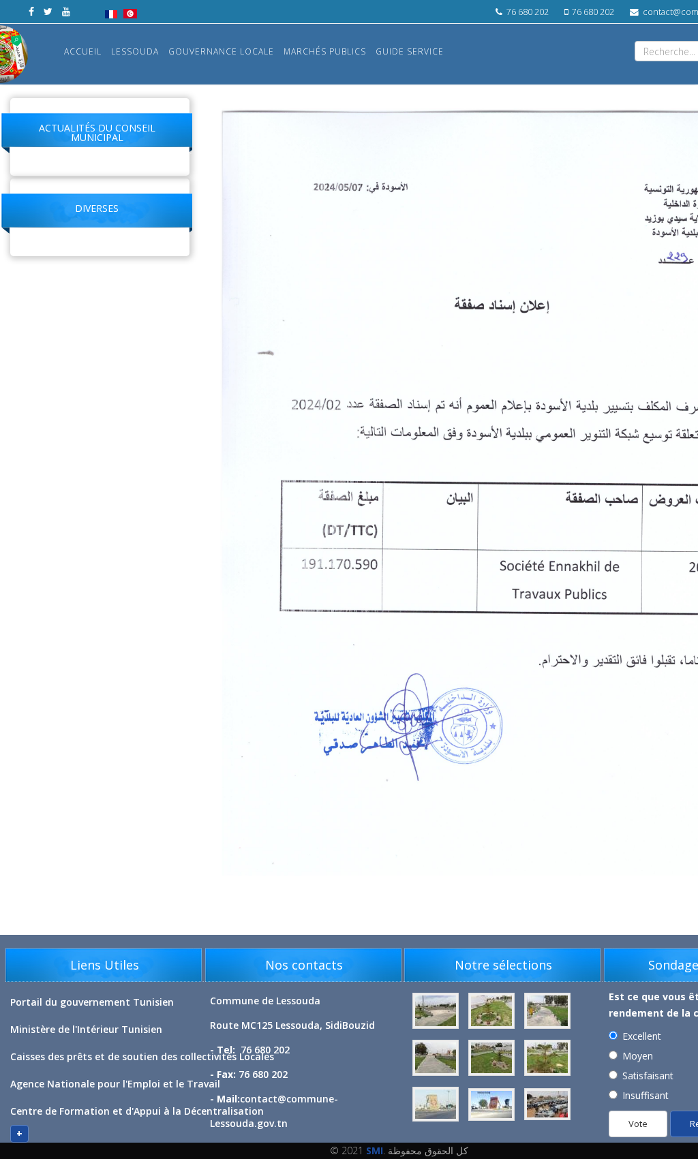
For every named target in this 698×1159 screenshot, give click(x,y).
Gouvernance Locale (221, 51)
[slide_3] (493, 1057)
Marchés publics (325, 51)
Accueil (83, 51)
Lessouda (135, 51)
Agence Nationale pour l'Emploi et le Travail (115, 1083)
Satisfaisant (647, 1075)
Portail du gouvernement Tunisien (92, 1001)
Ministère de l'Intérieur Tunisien (86, 1029)
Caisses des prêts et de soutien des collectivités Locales (142, 1056)
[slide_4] (547, 1057)
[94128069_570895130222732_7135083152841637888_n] (493, 1010)
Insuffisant (645, 1095)
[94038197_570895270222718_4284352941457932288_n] (437, 1010)
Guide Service (410, 51)
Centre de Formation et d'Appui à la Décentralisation (137, 1110)
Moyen (637, 1055)
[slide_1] (547, 1010)
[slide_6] (493, 1104)
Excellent (641, 1036)
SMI (374, 1150)
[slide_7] (547, 1104)
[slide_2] (437, 1057)
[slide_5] (437, 1104)
